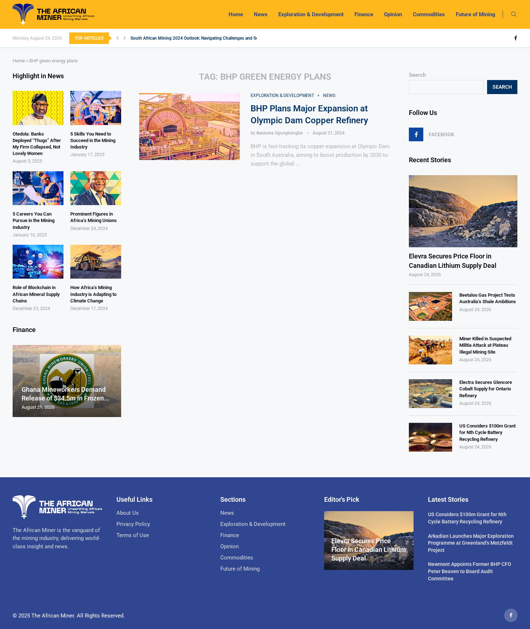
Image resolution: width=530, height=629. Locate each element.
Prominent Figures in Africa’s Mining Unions (93, 217)
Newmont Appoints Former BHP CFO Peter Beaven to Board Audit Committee (469, 571)
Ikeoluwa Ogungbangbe (279, 133)
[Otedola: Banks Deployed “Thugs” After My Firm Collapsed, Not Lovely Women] (38, 108)
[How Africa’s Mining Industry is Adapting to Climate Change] (95, 262)
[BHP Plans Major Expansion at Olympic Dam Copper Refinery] (189, 126)
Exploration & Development (311, 14)
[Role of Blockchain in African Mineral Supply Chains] (38, 262)
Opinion (393, 14)
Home (236, 14)
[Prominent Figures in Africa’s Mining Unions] (95, 188)
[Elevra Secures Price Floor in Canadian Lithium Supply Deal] (463, 211)
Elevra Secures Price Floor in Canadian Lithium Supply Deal (452, 260)
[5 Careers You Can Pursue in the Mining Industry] (38, 188)
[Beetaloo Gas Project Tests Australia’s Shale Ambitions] (430, 306)
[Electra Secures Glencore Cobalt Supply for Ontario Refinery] (430, 393)
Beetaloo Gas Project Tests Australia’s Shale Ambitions (487, 298)
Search (417, 75)
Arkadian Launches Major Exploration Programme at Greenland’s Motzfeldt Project (471, 543)
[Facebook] (515, 38)
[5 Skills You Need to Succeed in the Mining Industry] (95, 108)
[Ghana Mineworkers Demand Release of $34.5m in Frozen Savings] (67, 381)
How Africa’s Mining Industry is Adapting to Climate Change (93, 294)
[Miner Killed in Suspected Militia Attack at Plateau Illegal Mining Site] (430, 350)
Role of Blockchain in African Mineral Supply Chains (36, 294)
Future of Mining (475, 14)
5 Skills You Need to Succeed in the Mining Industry (92, 140)
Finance (363, 14)
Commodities (429, 14)
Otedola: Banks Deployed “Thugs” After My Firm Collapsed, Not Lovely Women (37, 143)
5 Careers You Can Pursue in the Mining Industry (33, 220)
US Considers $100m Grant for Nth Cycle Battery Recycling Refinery (487, 432)
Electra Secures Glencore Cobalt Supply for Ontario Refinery (485, 389)
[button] (117, 38)
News (261, 14)
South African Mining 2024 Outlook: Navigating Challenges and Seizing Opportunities (213, 38)
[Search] (513, 14)
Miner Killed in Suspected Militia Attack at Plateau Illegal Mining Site (485, 345)
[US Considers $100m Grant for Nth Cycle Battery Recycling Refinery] (430, 437)
